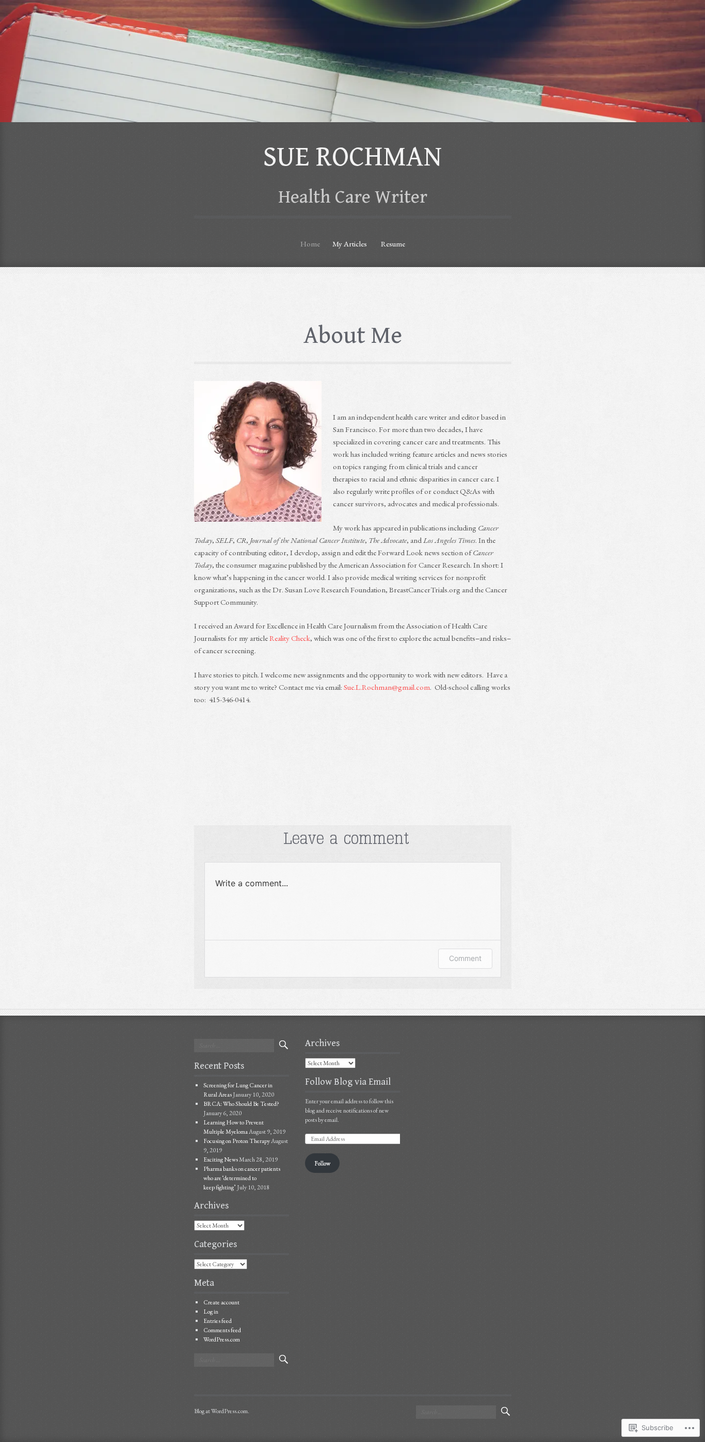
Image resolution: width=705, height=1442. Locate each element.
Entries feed (217, 1321)
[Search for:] (234, 1045)
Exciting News (220, 1159)
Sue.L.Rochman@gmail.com (387, 687)
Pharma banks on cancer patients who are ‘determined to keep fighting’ (241, 1178)
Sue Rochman (352, 157)
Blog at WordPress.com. (221, 1411)
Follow (322, 1163)
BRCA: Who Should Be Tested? (241, 1104)
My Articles (349, 243)
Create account (221, 1302)
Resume (393, 243)
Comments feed (222, 1330)
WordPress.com (221, 1339)
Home (310, 243)
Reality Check (289, 638)
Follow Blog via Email (348, 1081)
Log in (210, 1311)
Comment (465, 958)
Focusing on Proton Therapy (236, 1141)
